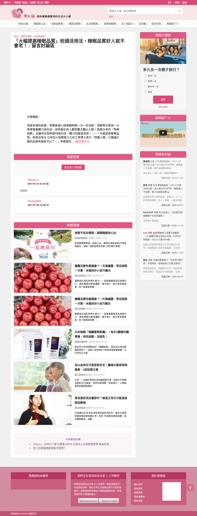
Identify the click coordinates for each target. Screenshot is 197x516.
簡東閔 (146, 161)
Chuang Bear (34, 200)
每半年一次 (153, 86)
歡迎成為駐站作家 (88, 500)
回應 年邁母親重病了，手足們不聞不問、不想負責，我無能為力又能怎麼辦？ (163, 268)
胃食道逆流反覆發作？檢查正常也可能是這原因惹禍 (101, 400)
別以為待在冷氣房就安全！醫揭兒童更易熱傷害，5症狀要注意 (101, 367)
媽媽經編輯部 (81, 237)
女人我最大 (127, 23)
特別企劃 (23, 23)
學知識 (18, 2)
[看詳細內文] (82, 141)
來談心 (25, 2)
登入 (170, 2)
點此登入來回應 (73, 167)
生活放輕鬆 (92, 23)
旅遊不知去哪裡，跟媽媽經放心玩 (95, 233)
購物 (47, 2)
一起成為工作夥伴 (108, 500)
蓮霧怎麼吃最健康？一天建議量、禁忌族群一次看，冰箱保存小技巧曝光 (101, 268)
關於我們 (138, 484)
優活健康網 (80, 275)
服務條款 (138, 492)
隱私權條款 (139, 496)
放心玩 (40, 2)
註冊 (177, 2)
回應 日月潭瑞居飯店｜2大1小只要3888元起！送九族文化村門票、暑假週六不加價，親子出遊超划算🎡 (163, 195)
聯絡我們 (138, 488)
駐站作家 (156, 23)
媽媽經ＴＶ (173, 23)
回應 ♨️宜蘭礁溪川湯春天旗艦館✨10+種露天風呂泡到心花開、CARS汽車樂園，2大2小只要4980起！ (163, 242)
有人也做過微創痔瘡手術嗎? (49, 447)
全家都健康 (39, 36)
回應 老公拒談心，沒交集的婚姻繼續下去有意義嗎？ (163, 219)
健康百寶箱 (75, 23)
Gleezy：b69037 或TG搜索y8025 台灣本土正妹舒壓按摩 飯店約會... (72, 443)
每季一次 (152, 81)
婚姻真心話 (40, 23)
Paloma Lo (33, 179)
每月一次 (152, 75)
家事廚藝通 (110, 23)
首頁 (6, 2)
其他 (150, 91)
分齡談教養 (57, 23)
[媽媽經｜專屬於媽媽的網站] (43, 13)
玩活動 (33, 2)
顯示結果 (163, 106)
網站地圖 (138, 500)
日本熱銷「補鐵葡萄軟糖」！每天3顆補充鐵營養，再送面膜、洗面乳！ (102, 334)
